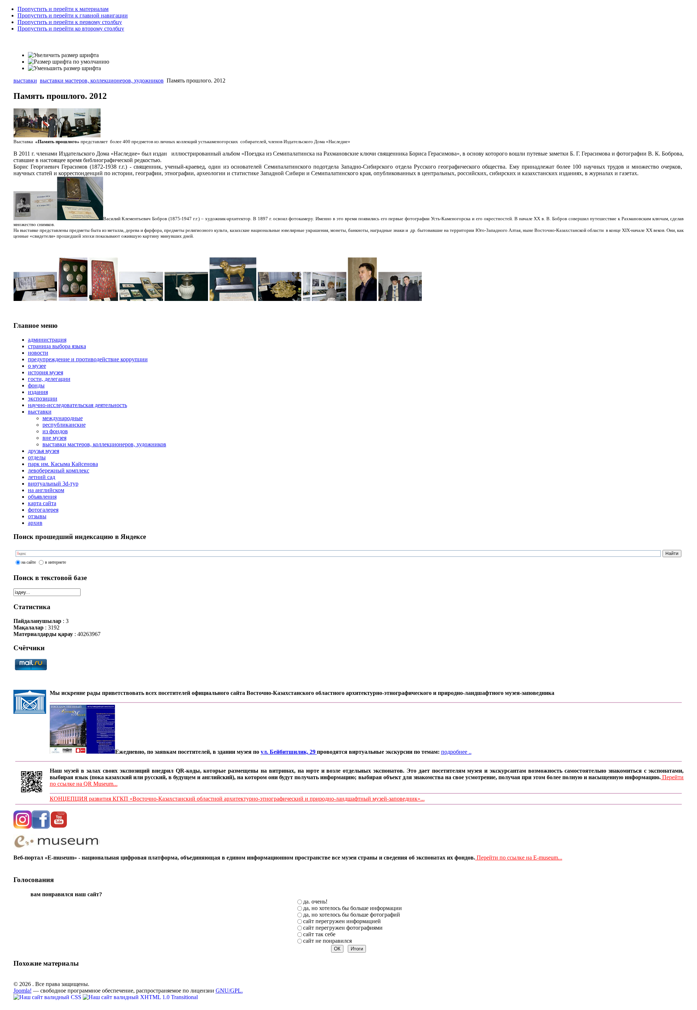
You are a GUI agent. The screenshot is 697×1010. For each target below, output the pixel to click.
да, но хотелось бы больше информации (352, 908)
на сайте (28, 562)
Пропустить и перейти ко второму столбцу (70, 28)
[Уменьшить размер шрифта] (64, 68)
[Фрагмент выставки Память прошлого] (79, 135)
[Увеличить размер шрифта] (63, 55)
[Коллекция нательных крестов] (103, 299)
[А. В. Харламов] (362, 299)
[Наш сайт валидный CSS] (48, 997)
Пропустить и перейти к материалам (63, 9)
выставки (25, 80)
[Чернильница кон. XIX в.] (279, 299)
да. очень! (315, 901)
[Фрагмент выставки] (324, 299)
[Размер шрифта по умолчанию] (68, 62)
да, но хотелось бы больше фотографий (351, 915)
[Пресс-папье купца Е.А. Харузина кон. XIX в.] (232, 299)
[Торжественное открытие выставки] (35, 135)
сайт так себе (319, 934)
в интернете (55, 562)
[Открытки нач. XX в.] (141, 299)
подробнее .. (456, 752)
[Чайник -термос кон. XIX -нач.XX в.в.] (186, 299)
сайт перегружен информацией (342, 921)
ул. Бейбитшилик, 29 (289, 752)
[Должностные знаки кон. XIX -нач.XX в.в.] (72, 299)
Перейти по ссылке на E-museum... (518, 857)
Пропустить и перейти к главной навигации (72, 15)
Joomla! (22, 990)
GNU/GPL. (229, 990)
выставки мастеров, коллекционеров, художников (102, 80)
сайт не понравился (327, 941)
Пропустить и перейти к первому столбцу (69, 22)
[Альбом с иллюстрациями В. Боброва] (35, 299)
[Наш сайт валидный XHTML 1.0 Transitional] (140, 997)
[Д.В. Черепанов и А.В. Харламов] (400, 299)
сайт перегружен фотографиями (343, 928)
